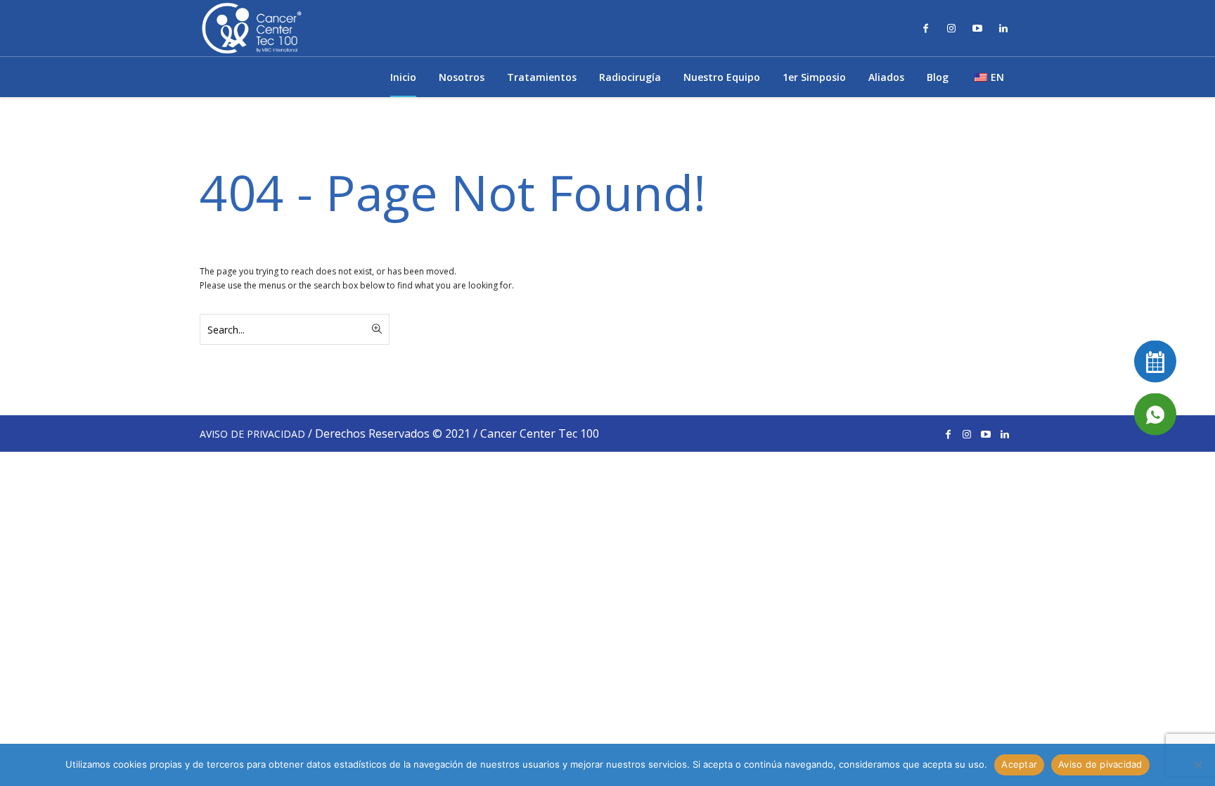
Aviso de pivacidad (1100, 764)
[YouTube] (977, 28)
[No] (1197, 765)
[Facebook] (925, 28)
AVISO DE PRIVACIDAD (252, 433)
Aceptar (1019, 764)
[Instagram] (951, 28)
